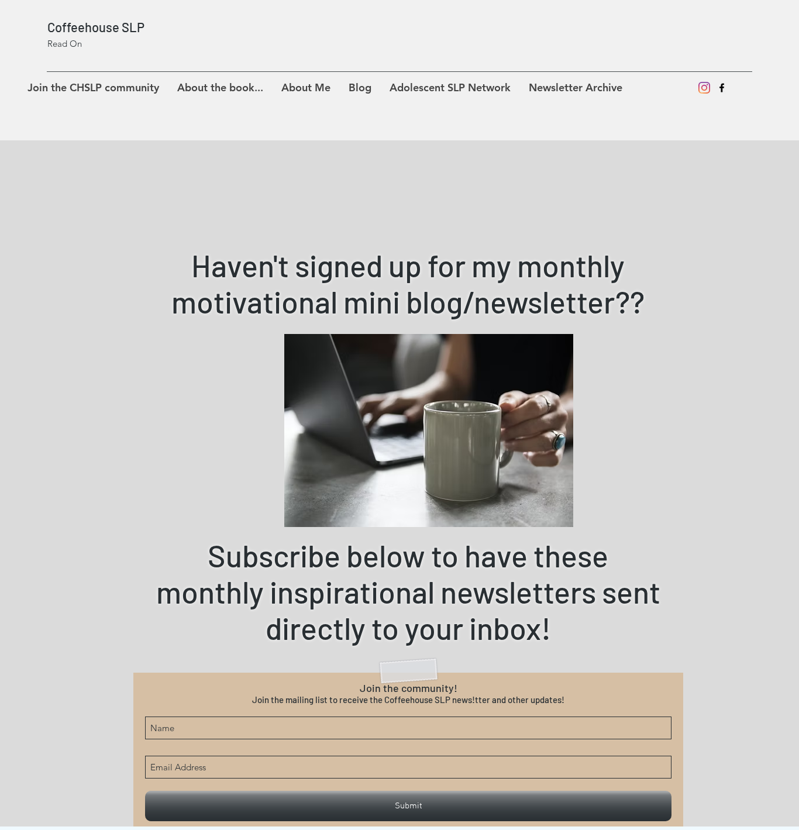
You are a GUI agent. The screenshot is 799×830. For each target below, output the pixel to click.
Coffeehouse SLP (95, 27)
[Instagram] (704, 88)
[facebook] (722, 88)
